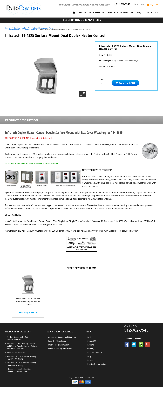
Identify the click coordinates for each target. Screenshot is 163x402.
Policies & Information (96, 364)
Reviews (90, 345)
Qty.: (103, 79)
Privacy (90, 360)
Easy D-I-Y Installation (57, 341)
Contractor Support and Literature (62, 337)
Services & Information (120, 12)
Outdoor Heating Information (60, 348)
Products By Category (91, 12)
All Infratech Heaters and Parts (33, 28)
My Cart (154, 4)
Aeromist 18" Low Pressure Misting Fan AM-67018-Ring (21, 357)
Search (140, 4)
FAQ (139, 12)
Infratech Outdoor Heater (22, 30)
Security (90, 348)
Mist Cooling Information (58, 345)
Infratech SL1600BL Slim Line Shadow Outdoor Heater (19, 370)
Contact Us (151, 12)
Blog (89, 356)
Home (7, 28)
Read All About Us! (95, 352)
